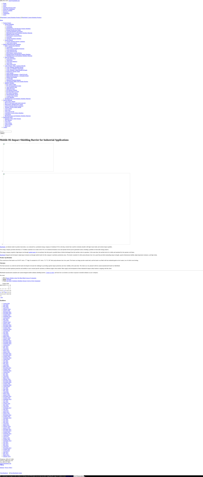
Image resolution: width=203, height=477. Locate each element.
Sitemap (2, 467)
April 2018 (6, 406)
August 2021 (6, 372)
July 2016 (5, 419)
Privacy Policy (8, 467)
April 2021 (6, 376)
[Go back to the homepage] (20, 17)
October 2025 (6, 315)
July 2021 (5, 373)
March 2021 (6, 378)
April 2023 (6, 349)
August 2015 (6, 435)
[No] (84, 476)
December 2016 (7, 415)
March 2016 (6, 425)
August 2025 (6, 317)
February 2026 (7, 309)
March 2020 (6, 393)
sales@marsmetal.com (5, 463)
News (4, 6)
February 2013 (7, 456)
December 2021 (7, 368)
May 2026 (5, 306)
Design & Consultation (9, 9)
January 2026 (6, 310)
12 (4, 290)
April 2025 (6, 320)
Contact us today (50, 272)
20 (5, 292)
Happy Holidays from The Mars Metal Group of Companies (21, 278)
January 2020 (6, 395)
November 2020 (7, 382)
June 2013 (5, 452)
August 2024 (6, 330)
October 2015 (6, 432)
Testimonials (6, 13)
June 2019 (5, 402)
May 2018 (5, 405)
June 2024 (5, 333)
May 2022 (5, 363)
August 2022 (6, 359)
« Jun (1, 297)
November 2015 (7, 430)
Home (4, 3)
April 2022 (6, 365)
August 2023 (6, 345)
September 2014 (7, 440)
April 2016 (6, 423)
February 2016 (7, 426)
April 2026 (6, 307)
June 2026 (5, 305)
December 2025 (7, 312)
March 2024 (6, 336)
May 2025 (5, 319)
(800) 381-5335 (4, 0)
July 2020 (5, 388)
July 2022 (5, 360)
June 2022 (5, 362)
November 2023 (7, 342)
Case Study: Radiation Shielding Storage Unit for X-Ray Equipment (23, 281)
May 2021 (5, 375)
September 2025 (7, 316)
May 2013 (5, 453)
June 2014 (5, 443)
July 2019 (5, 400)
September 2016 (7, 418)
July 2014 (5, 442)
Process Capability (7, 10)
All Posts (9, 279)
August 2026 (6, 303)
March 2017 (6, 412)
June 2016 (5, 420)
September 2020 (7, 385)
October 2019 (6, 398)
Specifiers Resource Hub (9, 7)
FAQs (4, 14)
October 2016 (6, 416)
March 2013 (6, 455)
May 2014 (5, 445)
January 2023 (6, 352)
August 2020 (6, 386)
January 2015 (6, 438)
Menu (1, 20)
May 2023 (5, 347)
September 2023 (7, 343)
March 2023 (6, 350)
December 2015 (7, 429)
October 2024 (6, 327)
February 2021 (7, 379)
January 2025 (6, 323)
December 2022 (7, 353)
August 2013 (6, 450)
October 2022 (6, 356)
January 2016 (6, 428)
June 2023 (5, 346)
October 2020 (6, 383)
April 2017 (6, 410)
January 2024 (6, 339)
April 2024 (6, 335)
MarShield (2, 247)
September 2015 (7, 433)
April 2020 (6, 392)
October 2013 (6, 449)
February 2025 (7, 322)
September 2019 (7, 399)
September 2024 (7, 329)
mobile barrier (32, 252)
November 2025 (7, 313)
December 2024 (7, 325)
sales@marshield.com (14, 0)
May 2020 (5, 390)
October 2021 (6, 369)
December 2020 (7, 380)
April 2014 (6, 446)
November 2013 (7, 448)
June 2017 (5, 409)
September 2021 (7, 370)
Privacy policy (80, 476)
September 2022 (7, 358)
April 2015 (6, 436)
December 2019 (7, 396)
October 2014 (6, 439)
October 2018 (6, 403)
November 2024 (7, 326)
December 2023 (7, 340)
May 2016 (5, 422)
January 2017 (6, 413)
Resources (5, 12)
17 (1, 292)
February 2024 (7, 337)
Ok (74, 476)
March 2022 (6, 366)
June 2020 (5, 389)
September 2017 (7, 408)
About (4, 4)
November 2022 (7, 355)
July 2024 (5, 332)
